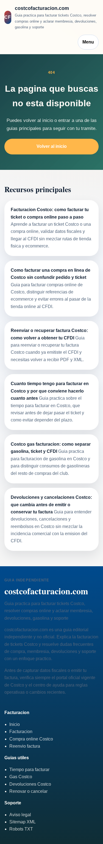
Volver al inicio (52, 146)
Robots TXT (21, 829)
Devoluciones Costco (30, 784)
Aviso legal (20, 814)
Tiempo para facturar (29, 769)
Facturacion (20, 731)
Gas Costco (20, 776)
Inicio (14, 724)
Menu (88, 42)
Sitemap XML (22, 822)
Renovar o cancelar (28, 791)
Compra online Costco (31, 739)
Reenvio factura (24, 746)
